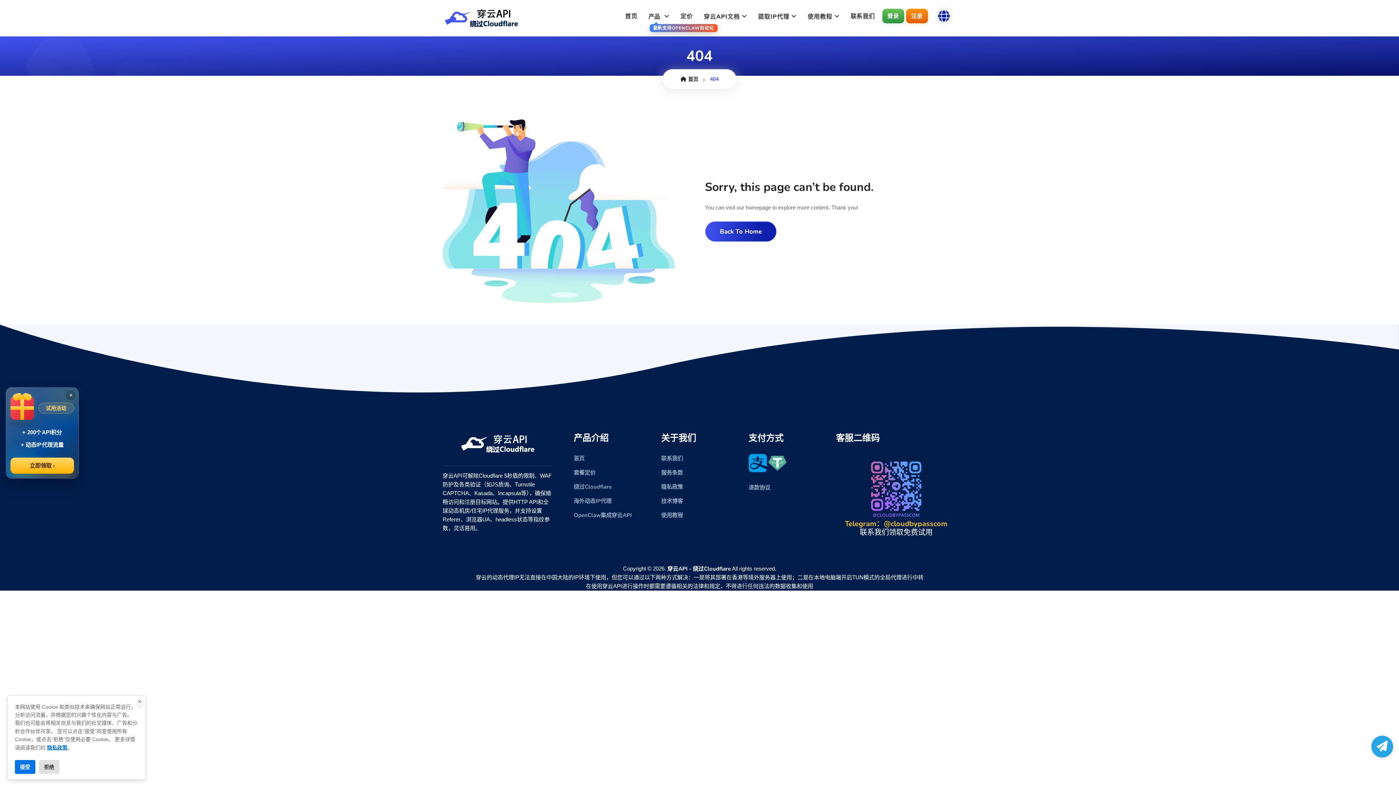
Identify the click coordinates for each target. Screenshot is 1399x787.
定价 (687, 16)
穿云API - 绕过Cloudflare (699, 568)
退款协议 (760, 487)
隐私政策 (672, 486)
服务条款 (672, 472)
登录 (893, 16)
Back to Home (741, 231)
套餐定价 (585, 472)
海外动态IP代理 (593, 501)
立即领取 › (42, 465)
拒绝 (49, 767)
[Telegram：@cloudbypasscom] (1382, 746)
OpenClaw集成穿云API (603, 515)
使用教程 (672, 515)
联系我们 (863, 16)
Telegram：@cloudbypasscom (896, 524)
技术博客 (672, 501)
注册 (917, 16)
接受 (25, 767)
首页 (631, 16)
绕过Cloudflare (593, 486)
